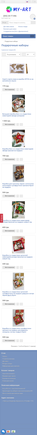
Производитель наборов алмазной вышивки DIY (17, 391)
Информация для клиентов (10, 366)
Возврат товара (7, 363)
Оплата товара (22, 26)
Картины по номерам (9, 378)
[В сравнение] (21, 89)
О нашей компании (8, 359)
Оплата (4, 356)
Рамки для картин (8, 381)
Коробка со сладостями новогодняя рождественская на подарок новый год (17, 221)
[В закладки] (17, 89)
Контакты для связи (10, 29)
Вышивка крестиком (8, 376)
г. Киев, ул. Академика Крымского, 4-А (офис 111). (17, 401)
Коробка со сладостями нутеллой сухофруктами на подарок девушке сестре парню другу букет (18, 293)
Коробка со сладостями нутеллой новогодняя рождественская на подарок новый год (17, 257)
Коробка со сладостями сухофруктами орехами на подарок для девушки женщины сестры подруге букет (16, 330)
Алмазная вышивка (8, 373)
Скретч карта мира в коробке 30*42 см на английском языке (17, 80)
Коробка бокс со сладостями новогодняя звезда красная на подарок (17, 150)
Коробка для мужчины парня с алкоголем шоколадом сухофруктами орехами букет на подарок (18, 185)
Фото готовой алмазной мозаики (12, 393)
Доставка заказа (9, 26)
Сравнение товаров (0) (8, 50)
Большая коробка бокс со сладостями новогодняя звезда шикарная (16, 115)
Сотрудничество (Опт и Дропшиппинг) (16, 31)
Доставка (5, 361)
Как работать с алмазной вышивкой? (13, 388)
